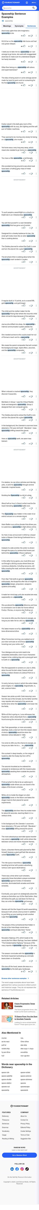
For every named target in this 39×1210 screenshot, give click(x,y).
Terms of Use (25, 1135)
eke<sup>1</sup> (27, 1048)
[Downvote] (31, 35)
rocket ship (6, 1048)
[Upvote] (24, 35)
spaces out (6, 1086)
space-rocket (25, 1072)
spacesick (24, 1090)
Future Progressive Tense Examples (25, 1004)
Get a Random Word (19, 1155)
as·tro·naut (5, 1041)
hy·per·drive (6, 1052)
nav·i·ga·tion (25, 1055)
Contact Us (24, 1120)
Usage (4, 1135)
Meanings (7, 26)
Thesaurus (5, 1120)
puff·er (4, 1045)
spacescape (25, 1086)
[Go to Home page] (11, 2)
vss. (22, 1038)
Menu (34, 2)
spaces (23, 1083)
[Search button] (33, 8)
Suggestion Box (26, 1139)
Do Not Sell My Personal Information (20, 1177)
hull (3, 1055)
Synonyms (19, 26)
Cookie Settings (26, 1131)
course (4, 1038)
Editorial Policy (25, 1127)
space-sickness (26, 1079)
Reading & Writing (8, 1139)
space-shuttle (6, 1079)
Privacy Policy (25, 1124)
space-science (26, 1076)
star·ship (24, 1045)
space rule (5, 1072)
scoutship (24, 1052)
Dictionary (5, 1116)
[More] (36, 35)
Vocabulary (5, 1131)
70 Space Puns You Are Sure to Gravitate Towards (26, 1017)
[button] (27, 2)
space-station (6, 1083)
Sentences (31, 26)
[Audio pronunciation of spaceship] (3, 21)
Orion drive (25, 1041)
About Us (24, 1116)
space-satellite (7, 1076)
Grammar (5, 1127)
